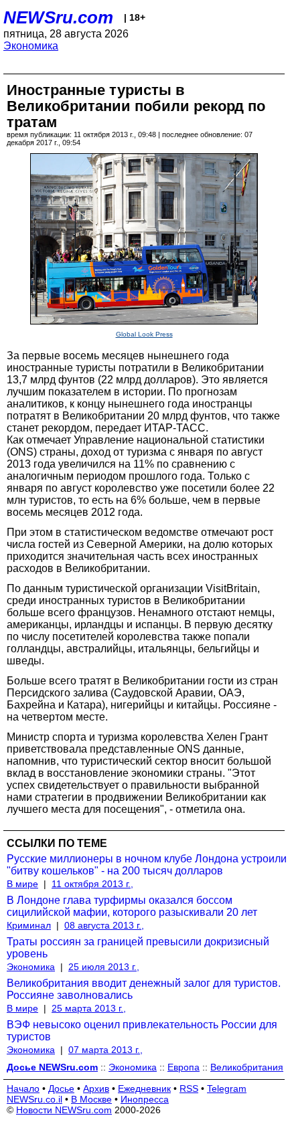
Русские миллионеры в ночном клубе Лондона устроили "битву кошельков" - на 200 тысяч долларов (147, 864)
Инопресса (145, 1099)
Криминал (29, 925)
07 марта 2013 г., (105, 1049)
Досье (61, 1088)
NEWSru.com (58, 17)
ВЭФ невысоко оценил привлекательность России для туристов (142, 1030)
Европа (183, 1067)
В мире (22, 883)
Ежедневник (144, 1088)
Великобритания (246, 1067)
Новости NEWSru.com (64, 1110)
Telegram (226, 1088)
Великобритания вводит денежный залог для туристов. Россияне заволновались (144, 989)
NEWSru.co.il (34, 1099)
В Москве (91, 1099)
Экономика (30, 46)
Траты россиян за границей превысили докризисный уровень (138, 947)
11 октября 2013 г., (92, 883)
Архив (96, 1088)
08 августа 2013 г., (104, 925)
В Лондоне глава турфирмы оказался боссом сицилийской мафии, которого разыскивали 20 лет (132, 906)
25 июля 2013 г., (103, 966)
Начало (23, 1088)
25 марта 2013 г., (89, 1008)
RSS (188, 1088)
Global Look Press (144, 334)
